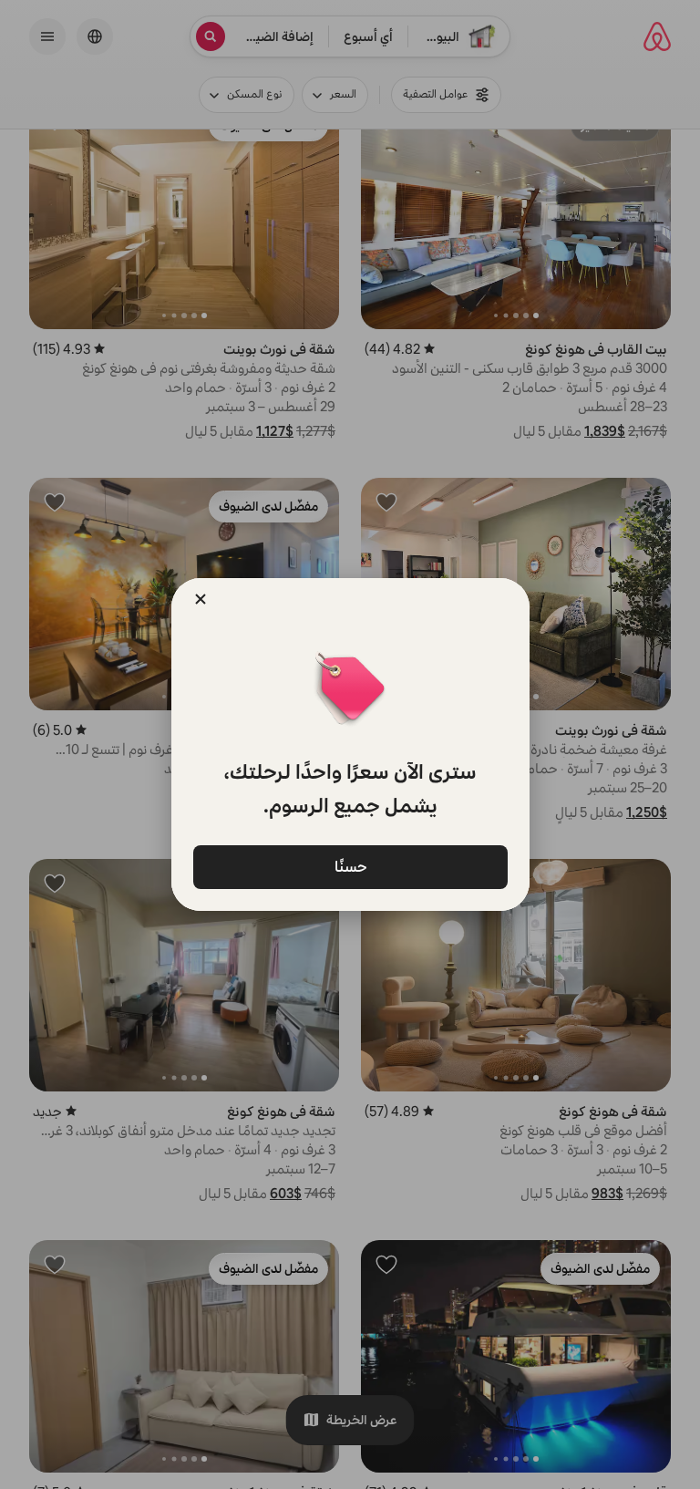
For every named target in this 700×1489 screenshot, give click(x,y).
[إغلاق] (200, 599)
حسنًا (350, 865)
